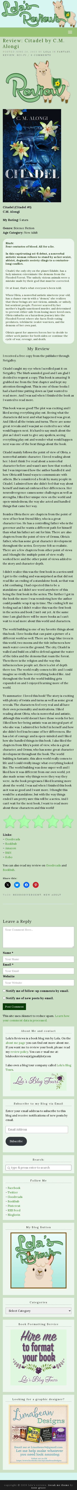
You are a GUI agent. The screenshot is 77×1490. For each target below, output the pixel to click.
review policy (19, 1052)
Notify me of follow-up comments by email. (37, 991)
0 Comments (41, 55)
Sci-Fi (22, 55)
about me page (15, 1043)
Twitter (13, 1192)
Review (9, 55)
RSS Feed (14, 1210)
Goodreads (12, 839)
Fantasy (63, 51)
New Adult (52, 894)
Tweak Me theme (58, 1485)
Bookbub (11, 843)
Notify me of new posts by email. (30, 998)
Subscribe (16, 1141)
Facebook (14, 1188)
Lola (47, 51)
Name (8, 953)
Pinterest (14, 1206)
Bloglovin (14, 1215)
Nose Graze (38, 1487)
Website (9, 976)
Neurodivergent (27, 894)
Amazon (10, 848)
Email (8, 964)
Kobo (8, 857)
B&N (8, 852)
